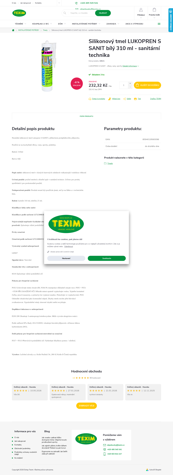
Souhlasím (106, 258)
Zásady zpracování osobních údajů (62, 252)
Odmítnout (68, 246)
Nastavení (66, 258)
